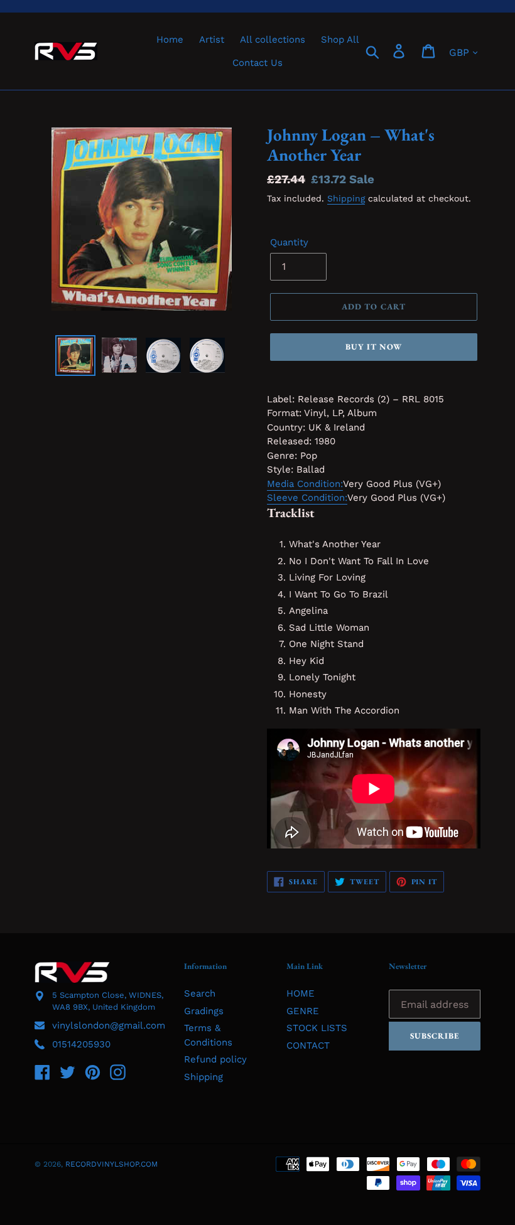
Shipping (346, 198)
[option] (75, 355)
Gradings (204, 1011)
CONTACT (308, 1045)
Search (199, 993)
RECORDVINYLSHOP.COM (111, 1164)
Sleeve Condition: (307, 497)
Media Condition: (305, 483)
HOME (300, 993)
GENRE (302, 1011)
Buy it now (373, 346)
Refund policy (215, 1059)
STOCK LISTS (316, 1028)
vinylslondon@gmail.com (108, 1025)
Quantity (289, 242)
